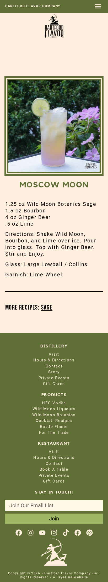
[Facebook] (18, 532)
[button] (98, 6)
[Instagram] (30, 532)
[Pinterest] (89, 532)
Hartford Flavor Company (32, 6)
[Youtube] (42, 532)
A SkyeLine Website (70, 577)
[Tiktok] (66, 532)
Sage (47, 308)
